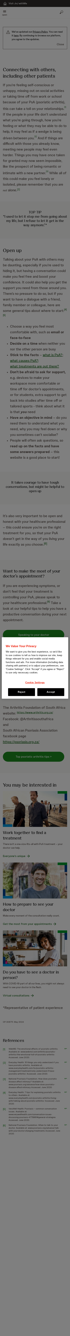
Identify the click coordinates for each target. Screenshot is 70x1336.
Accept (51, 692)
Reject (21, 692)
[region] (35, 668)
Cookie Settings (35, 682)
